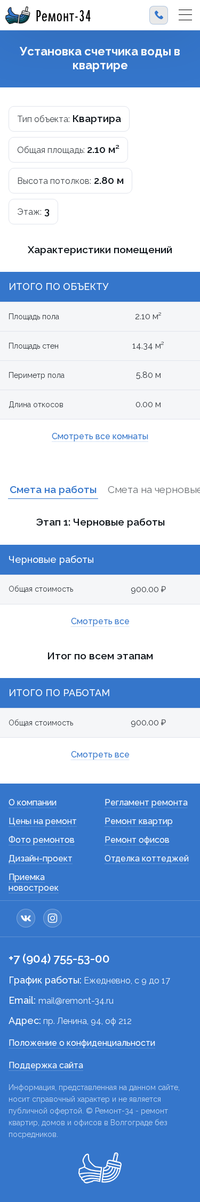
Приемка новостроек (34, 882)
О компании (33, 802)
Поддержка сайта (46, 1065)
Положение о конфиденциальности (82, 1043)
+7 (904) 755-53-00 (59, 958)
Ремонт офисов (137, 840)
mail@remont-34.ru (76, 1001)
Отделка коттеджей (147, 858)
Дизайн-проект (41, 858)
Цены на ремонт (43, 821)
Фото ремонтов (42, 840)
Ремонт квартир (139, 821)
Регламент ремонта (146, 802)
